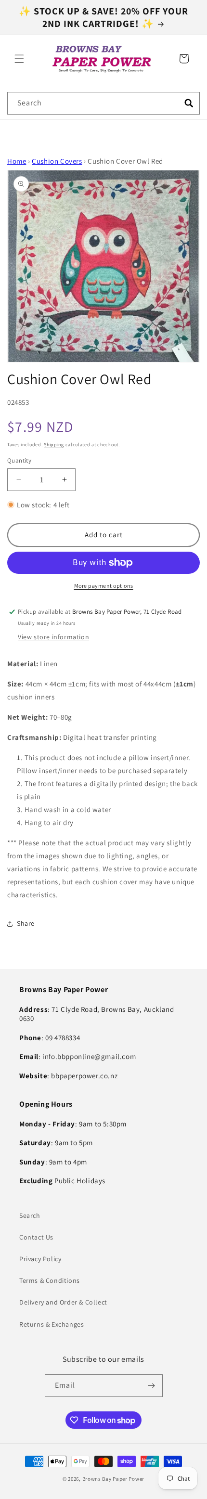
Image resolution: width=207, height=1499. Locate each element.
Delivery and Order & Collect (63, 1302)
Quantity (19, 460)
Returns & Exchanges (51, 1324)
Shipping (54, 444)
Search (29, 1215)
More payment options (103, 585)
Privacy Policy (40, 1258)
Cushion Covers (57, 161)
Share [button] (26, 923)
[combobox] (103, 103)
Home (16, 161)
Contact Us (36, 1237)
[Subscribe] (151, 1385)
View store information (53, 637)
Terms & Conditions (49, 1280)
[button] (19, 58)
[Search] (188, 103)
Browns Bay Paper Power (113, 1478)
